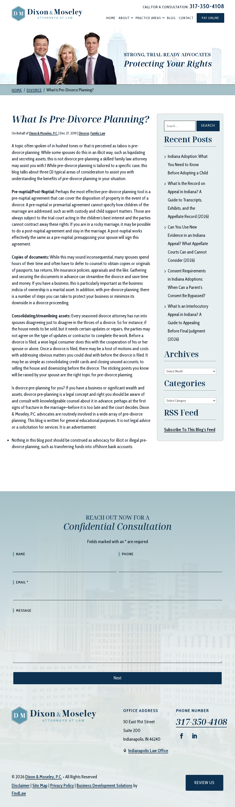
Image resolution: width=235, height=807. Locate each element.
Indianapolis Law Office (148, 750)
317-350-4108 (207, 6)
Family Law (97, 133)
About (124, 18)
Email (22, 582)
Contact (186, 18)
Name (20, 554)
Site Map (40, 785)
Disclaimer (21, 785)
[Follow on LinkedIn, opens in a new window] (194, 736)
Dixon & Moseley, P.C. (43, 133)
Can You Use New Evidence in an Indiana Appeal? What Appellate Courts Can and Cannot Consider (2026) (188, 243)
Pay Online (210, 18)
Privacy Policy (62, 785)
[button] (230, 773)
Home (110, 18)
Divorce (84, 133)
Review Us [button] (204, 782)
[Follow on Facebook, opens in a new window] (181, 736)
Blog (171, 18)
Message (23, 611)
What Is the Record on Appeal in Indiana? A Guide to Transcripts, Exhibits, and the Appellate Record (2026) (188, 200)
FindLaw (19, 793)
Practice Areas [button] (148, 18)
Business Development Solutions (104, 785)
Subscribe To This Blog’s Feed (189, 429)
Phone (128, 554)
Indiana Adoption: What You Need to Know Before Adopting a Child (188, 165)
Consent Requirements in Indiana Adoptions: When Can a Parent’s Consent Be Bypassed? (187, 283)
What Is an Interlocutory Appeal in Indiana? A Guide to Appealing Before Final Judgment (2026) (188, 323)
